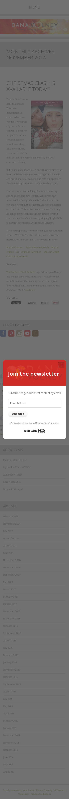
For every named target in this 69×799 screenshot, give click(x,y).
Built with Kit (34, 431)
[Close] (61, 365)
